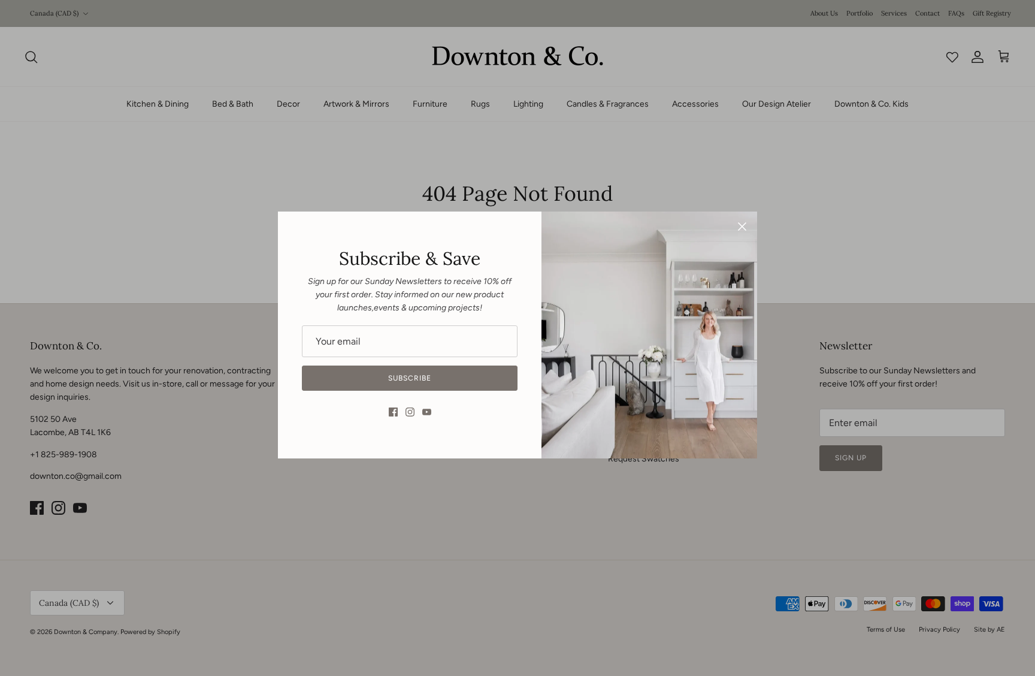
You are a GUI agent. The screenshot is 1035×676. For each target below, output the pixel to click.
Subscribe (409, 378)
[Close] (742, 226)
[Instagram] (409, 412)
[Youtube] (426, 412)
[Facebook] (393, 412)
